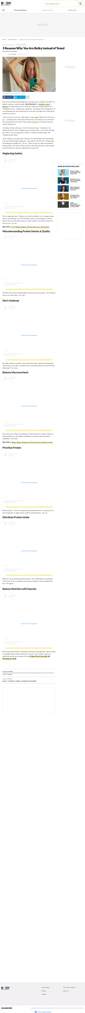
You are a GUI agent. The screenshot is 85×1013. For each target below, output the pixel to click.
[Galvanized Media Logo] (6, 1008)
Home (4, 39)
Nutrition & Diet (47, 10)
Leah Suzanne (12, 54)
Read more (10, 674)
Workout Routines (29, 681)
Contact (44, 991)
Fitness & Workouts (20, 10)
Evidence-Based (21, 44)
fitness (11, 681)
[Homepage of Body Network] (5, 988)
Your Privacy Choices (44, 1012)
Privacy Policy (45, 987)
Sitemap (44, 994)
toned (17, 681)
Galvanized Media (42, 1008)
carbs (52, 141)
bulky (4, 681)
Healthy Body (72, 10)
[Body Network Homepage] (6, 4)
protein (34, 122)
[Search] (80, 4)
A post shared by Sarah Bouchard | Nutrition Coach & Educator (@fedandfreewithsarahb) (29, 212)
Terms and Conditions (69, 987)
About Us (66, 991)
